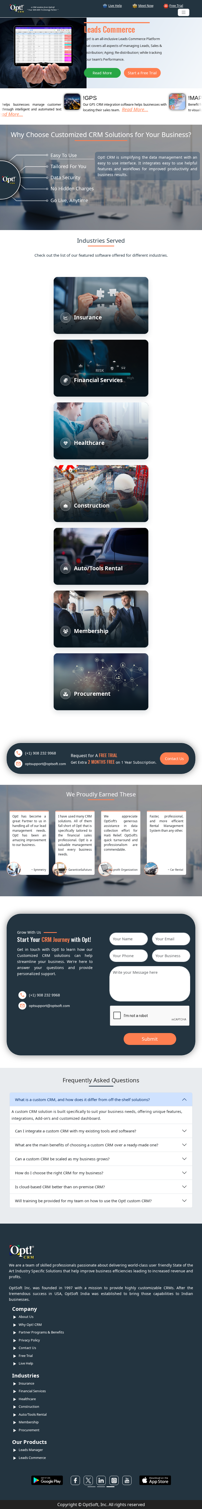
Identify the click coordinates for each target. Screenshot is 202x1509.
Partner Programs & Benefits (41, 1332)
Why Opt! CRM (30, 1324)
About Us (26, 1316)
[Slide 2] (101, 1487)
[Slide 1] (91, 1487)
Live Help (115, 5)
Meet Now (145, 5)
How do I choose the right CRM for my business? (59, 1172)
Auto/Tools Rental (33, 1414)
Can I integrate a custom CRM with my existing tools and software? (75, 1130)
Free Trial (176, 5)
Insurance (26, 1383)
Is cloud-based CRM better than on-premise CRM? (60, 1186)
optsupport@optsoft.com (45, 764)
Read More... (115, 109)
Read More (15, 72)
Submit (150, 1039)
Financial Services (32, 1391)
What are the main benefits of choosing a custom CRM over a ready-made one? (86, 1144)
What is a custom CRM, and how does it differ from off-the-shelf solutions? (82, 1099)
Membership (29, 1422)
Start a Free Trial (55, 72)
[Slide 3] (110, 1487)
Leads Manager (31, 1449)
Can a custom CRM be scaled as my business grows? (62, 1158)
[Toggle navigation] (183, 12)
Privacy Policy (29, 1340)
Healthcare (27, 1398)
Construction (29, 1406)
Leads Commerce (32, 1457)
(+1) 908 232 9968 (40, 753)
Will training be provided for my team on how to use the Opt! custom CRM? (83, 1200)
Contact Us (174, 758)
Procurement (29, 1430)
